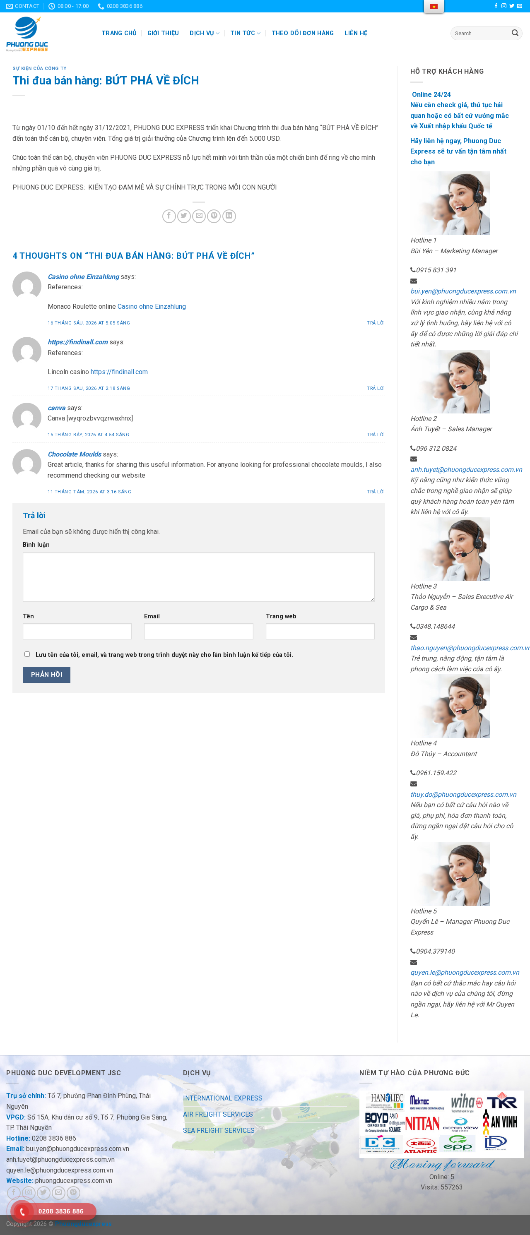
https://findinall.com (78, 342)
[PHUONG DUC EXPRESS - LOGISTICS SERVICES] (47, 33)
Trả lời (376, 323)
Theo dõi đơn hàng (303, 33)
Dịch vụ (202, 33)
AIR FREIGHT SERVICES (218, 1114)
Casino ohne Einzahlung (83, 277)
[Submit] (515, 33)
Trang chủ (119, 33)
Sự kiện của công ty (39, 68)
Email (152, 616)
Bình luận (36, 544)
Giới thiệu (163, 33)
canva (56, 408)
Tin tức (242, 33)
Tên (28, 616)
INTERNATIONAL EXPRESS (223, 1098)
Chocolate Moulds (74, 454)
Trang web (281, 616)
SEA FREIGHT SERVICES (219, 1130)
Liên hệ (355, 33)
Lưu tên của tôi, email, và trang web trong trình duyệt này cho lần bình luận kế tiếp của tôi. (164, 654)
